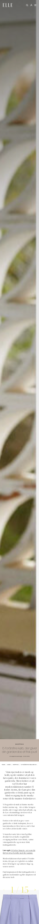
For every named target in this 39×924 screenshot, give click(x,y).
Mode (9, 764)
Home (3, 764)
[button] (35, 889)
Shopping (19, 744)
